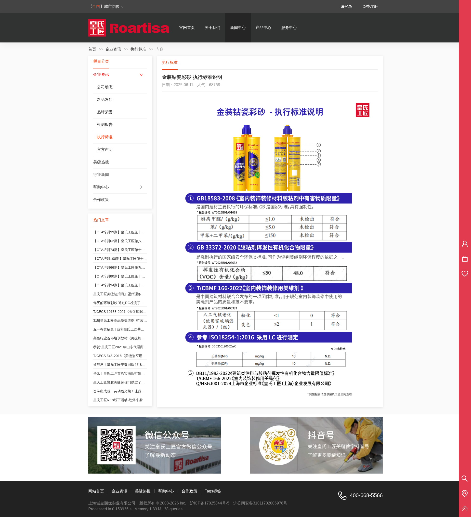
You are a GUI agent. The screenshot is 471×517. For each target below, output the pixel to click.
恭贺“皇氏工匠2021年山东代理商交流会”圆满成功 (131, 347)
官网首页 (187, 28)
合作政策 (101, 200)
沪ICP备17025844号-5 (209, 503)
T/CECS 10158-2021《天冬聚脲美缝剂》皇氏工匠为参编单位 (140, 312)
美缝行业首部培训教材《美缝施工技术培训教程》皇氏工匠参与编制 (144, 338)
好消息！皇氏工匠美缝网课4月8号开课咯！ (126, 365)
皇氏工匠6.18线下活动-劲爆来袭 (118, 400)
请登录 (346, 6)
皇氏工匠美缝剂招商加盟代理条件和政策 (124, 294)
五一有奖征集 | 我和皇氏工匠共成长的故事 (125, 329)
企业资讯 (113, 49)
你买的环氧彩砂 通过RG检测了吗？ (120, 303)
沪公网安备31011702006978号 (260, 503)
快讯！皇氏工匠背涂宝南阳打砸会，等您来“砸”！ (130, 373)
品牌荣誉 (105, 112)
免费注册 (370, 6)
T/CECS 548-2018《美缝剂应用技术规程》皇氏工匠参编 (136, 356)
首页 (92, 49)
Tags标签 (213, 491)
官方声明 (105, 149)
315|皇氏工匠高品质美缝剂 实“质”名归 (122, 320)
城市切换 (112, 6)
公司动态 (105, 87)
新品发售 (105, 99)
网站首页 (96, 491)
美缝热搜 (101, 162)
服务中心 (289, 28)
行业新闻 (101, 174)
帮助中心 (101, 187)
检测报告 (105, 124)
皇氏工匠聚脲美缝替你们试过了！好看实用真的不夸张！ (136, 382)
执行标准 (138, 49)
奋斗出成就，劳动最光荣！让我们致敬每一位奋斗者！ (134, 391)
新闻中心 (238, 28)
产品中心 (263, 28)
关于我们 (212, 28)
